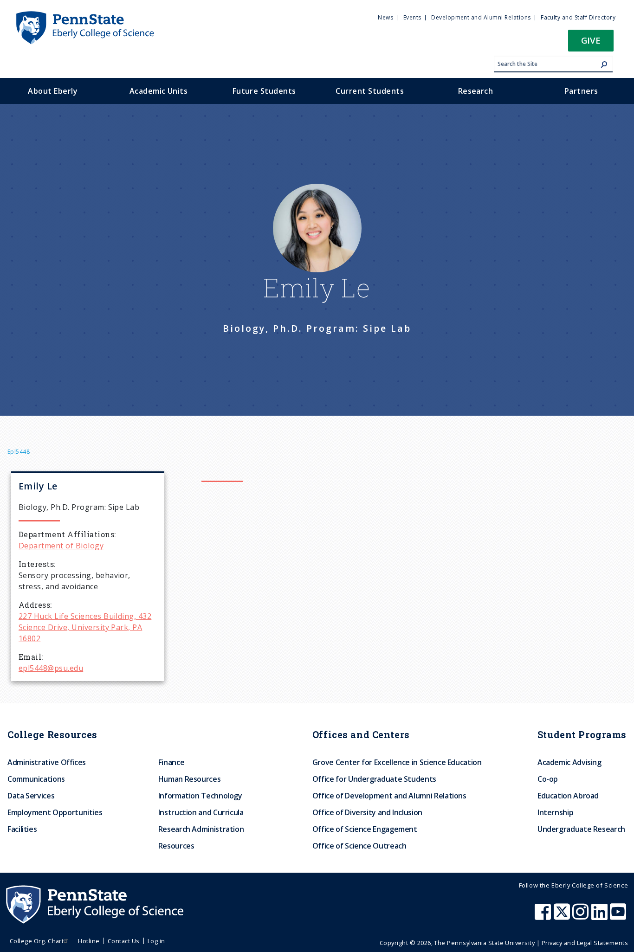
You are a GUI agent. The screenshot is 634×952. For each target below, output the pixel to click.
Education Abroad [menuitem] (568, 796)
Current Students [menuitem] (370, 91)
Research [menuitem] (475, 91)
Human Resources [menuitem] (189, 779)
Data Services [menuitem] (30, 796)
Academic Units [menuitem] (158, 91)
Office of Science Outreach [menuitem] (359, 846)
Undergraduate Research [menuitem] (581, 829)
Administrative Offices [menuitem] (46, 762)
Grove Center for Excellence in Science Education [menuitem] (397, 762)
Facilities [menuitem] (22, 829)
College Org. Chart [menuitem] (37, 941)
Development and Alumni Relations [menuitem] (480, 17)
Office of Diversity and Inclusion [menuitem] (367, 812)
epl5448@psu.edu (51, 668)
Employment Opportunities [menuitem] (54, 812)
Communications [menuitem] (36, 779)
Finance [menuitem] (171, 762)
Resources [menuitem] (176, 846)
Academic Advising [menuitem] (569, 762)
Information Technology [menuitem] (200, 796)
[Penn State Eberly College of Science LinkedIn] (600, 916)
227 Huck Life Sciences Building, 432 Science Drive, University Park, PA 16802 (85, 627)
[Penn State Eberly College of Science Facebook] (544, 916)
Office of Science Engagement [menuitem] (364, 829)
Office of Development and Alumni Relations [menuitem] (389, 796)
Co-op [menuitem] (547, 779)
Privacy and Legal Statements (585, 943)
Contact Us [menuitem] (124, 941)
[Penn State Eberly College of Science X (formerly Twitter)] (563, 916)
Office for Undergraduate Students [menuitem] (374, 779)
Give (591, 40)
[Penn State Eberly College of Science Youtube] (619, 916)
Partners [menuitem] (581, 91)
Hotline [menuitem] (88, 941)
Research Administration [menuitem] (201, 829)
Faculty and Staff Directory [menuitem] (578, 17)
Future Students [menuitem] (264, 91)
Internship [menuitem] (555, 812)
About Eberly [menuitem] (53, 91)
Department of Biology (61, 545)
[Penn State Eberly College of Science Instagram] (581, 916)
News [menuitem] (385, 17)
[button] (591, 43)
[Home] (84, 15)
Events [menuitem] (412, 17)
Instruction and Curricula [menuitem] (201, 812)
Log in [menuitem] (156, 941)
